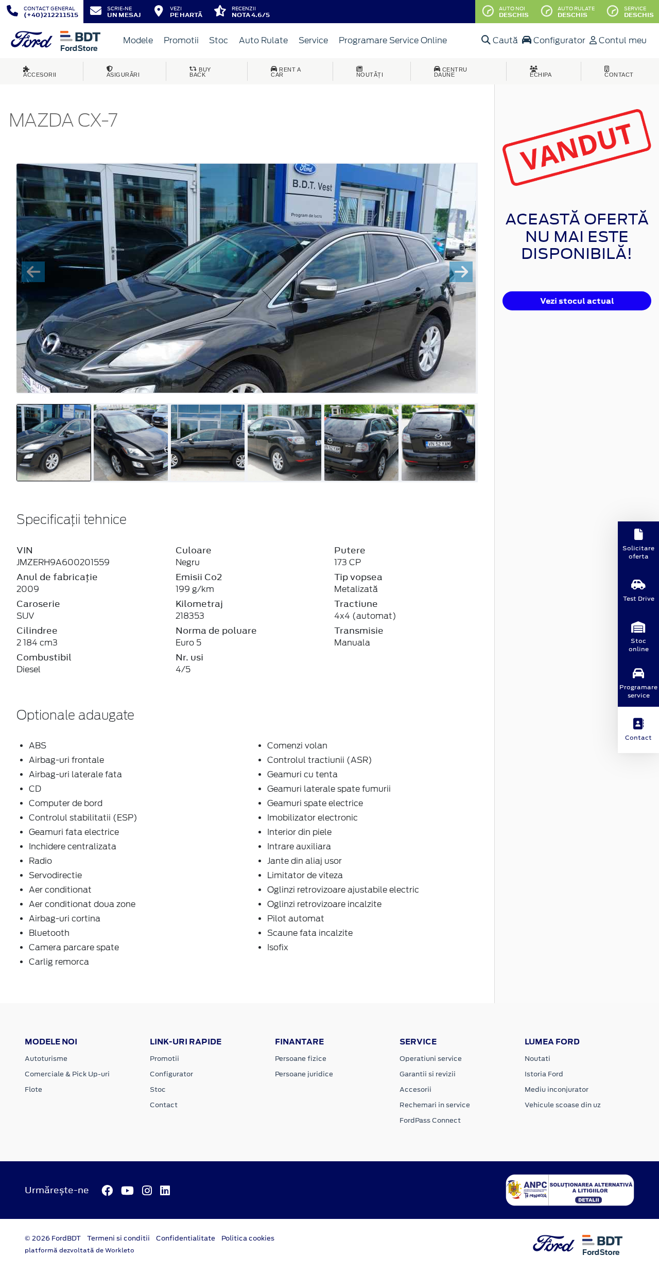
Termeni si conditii (118, 1238)
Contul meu (622, 40)
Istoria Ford (544, 1074)
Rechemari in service (435, 1105)
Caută (504, 40)
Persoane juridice (304, 1074)
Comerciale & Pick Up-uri (67, 1074)
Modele (138, 40)
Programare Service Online (393, 40)
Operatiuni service (431, 1058)
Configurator (558, 40)
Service (313, 40)
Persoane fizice (300, 1058)
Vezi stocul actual (577, 300)
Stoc (218, 40)
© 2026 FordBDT (53, 1238)
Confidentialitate (185, 1238)
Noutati (537, 1058)
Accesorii (415, 1089)
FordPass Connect (430, 1120)
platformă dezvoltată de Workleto (79, 1250)
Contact (164, 1105)
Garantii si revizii (428, 1074)
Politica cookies (247, 1238)
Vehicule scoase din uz (563, 1105)
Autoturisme (46, 1058)
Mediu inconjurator (556, 1089)
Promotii (181, 40)
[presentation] (33, 271)
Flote (33, 1089)
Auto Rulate (263, 40)
